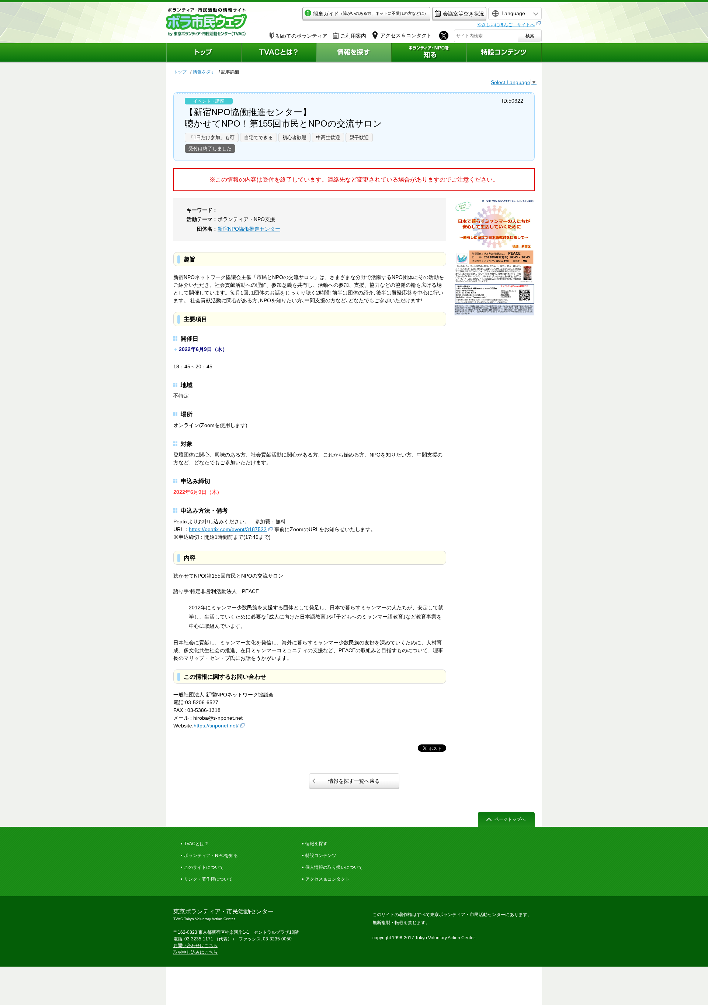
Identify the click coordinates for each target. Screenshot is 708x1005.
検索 (529, 35)
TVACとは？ (196, 843)
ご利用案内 (353, 36)
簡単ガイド (370, 14)
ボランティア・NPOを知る (211, 855)
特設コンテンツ (320, 855)
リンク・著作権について (208, 879)
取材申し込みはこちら (195, 952)
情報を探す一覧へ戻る (354, 781)
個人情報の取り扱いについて (334, 867)
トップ (180, 72)
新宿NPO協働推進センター (249, 229)
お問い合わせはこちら (195, 945)
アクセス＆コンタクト (327, 879)
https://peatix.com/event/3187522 (228, 529)
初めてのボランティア (301, 36)
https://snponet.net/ (216, 726)
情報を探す (204, 72)
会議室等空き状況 (463, 14)
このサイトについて (204, 867)
